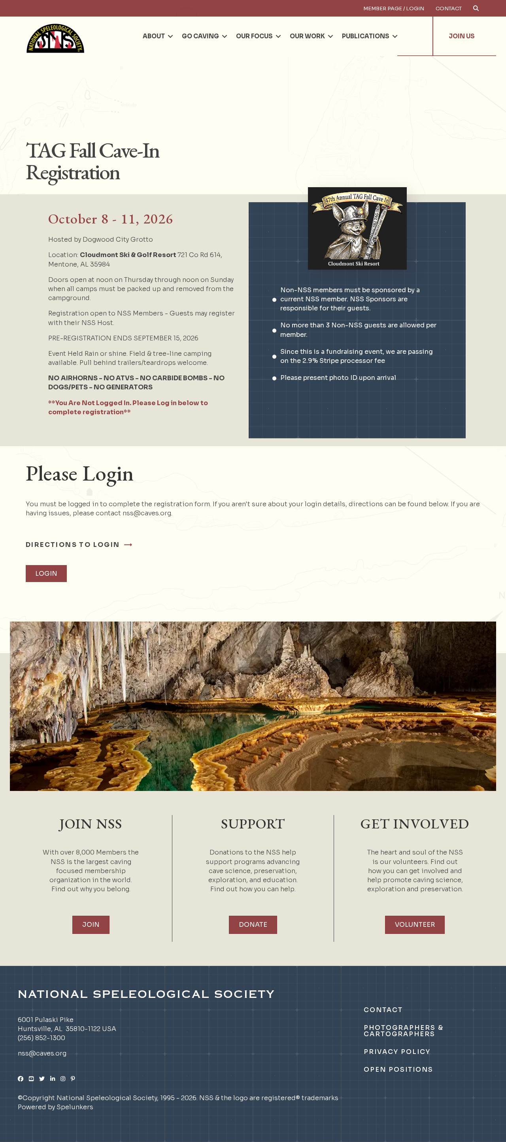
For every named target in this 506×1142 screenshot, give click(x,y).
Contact (449, 8)
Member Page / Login (393, 8)
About (154, 36)
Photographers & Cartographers (404, 1031)
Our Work (307, 36)
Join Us (462, 36)
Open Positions (398, 1069)
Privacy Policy (397, 1052)
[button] (170, 36)
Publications (365, 36)
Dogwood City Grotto (118, 239)
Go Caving (200, 36)
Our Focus (254, 36)
